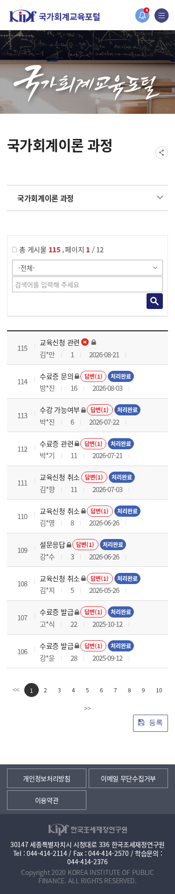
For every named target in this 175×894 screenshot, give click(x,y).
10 (159, 690)
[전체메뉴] (161, 15)
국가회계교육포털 (54, 16)
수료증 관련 (56, 443)
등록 (155, 722)
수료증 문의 (56, 376)
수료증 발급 (56, 612)
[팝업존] (142, 15)
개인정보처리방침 (46, 778)
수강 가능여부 (60, 409)
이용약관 (47, 800)
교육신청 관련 (60, 342)
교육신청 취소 (60, 477)
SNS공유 (161, 152)
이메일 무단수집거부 (128, 778)
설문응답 (52, 544)
